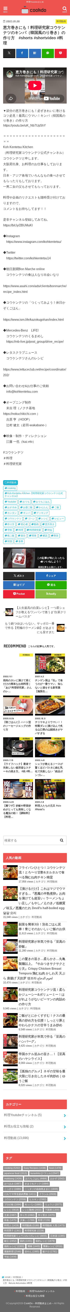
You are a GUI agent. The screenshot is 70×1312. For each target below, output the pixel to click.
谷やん (32, 1251)
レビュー (59, 518)
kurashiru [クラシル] (45, 1173)
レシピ (44, 518)
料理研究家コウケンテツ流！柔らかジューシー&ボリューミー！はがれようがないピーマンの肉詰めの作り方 (42, 997)
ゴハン (31, 518)
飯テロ (50, 1251)
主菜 (10, 1215)
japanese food (15, 1173)
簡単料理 (12, 1251)
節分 (23, 535)
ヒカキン (37, 1199)
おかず (57, 1178)
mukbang (13, 1178)
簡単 (34, 535)
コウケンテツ (14, 518)
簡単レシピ (52, 1246)
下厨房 (52, 1209)
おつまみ (12, 1183)
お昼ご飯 (27, 507)
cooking (11, 488)
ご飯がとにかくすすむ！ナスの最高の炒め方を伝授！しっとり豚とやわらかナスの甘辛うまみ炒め (42, 1020)
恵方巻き (49, 524)
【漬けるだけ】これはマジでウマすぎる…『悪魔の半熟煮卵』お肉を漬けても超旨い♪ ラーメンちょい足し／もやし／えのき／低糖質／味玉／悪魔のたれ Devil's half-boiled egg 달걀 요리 (34, 901)
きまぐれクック (37, 1183)
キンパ (26, 513)
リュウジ (53, 1204)
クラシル (47, 1194)
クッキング (42, 513)
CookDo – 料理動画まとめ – (38, 1303)
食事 (20, 541)
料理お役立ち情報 (18, 1126)
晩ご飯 (10, 535)
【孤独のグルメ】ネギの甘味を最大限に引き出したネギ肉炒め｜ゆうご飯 (42, 1076)
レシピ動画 (32, 1209)
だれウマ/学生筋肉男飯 (20, 1194)
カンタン (12, 513)
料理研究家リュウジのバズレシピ (25, 1236)
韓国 (9, 541)
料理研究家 (35, 530)
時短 (49, 530)
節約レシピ (45, 1241)
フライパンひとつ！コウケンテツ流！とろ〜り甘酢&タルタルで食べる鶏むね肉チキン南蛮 (42, 872)
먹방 (10, 1256)
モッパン (33, 1204)
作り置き (46, 1215)
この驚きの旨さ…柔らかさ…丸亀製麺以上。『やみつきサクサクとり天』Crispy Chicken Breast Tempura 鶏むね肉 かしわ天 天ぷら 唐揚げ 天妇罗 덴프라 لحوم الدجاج (34, 968)
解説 (45, 535)
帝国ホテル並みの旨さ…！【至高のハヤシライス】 (42, 1056)
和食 (10, 1220)
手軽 (9, 530)
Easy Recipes (35, 1168)
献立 (10, 1241)
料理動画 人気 (54, 1225)
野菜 (56, 535)
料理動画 (12, 482)
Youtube (11, 501)
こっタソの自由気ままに (41, 1189)
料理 (20, 530)
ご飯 (56, 507)
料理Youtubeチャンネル (23, 1115)
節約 (26, 1241)
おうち (26, 501)
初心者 (24, 524)
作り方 (10, 524)
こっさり (12, 1189)
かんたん (43, 507)
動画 (36, 524)
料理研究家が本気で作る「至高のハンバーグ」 (42, 1039)
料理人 (11, 1225)
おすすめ (12, 507)
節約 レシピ (14, 1246)
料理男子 (12, 1230)
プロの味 (12, 1204)
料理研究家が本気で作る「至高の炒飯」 (42, 944)
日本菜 (57, 1236)
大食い (27, 1220)
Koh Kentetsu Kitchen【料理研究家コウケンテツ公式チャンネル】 (34, 494)
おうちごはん (43, 501)
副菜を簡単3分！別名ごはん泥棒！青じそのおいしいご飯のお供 (42, 926)
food (55, 1168)
